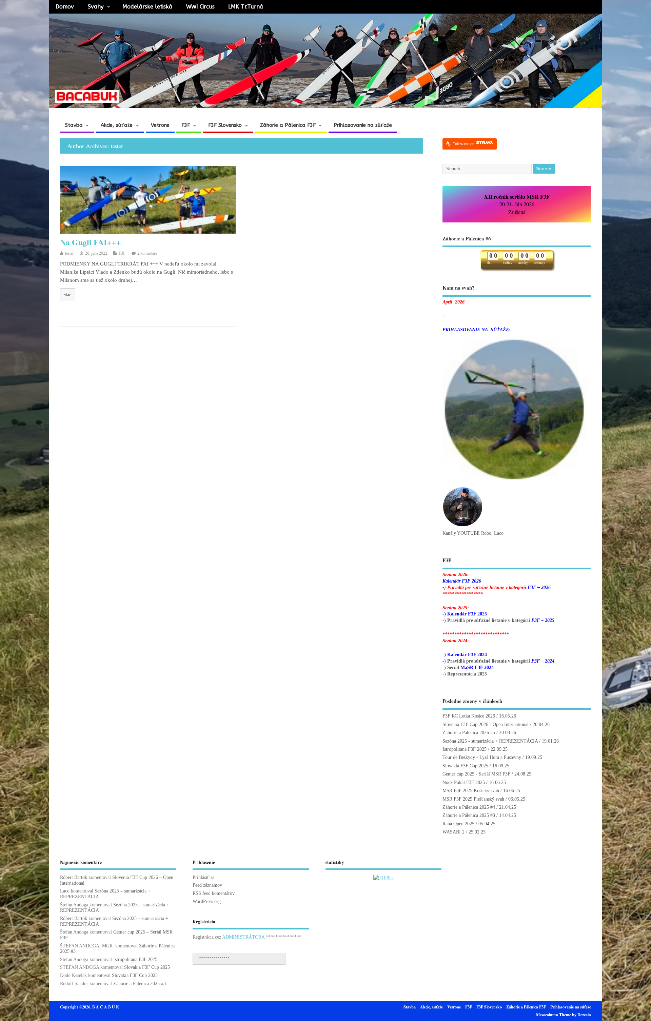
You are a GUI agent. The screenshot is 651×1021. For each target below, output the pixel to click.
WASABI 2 (453, 832)
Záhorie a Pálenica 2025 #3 (468, 815)
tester (117, 146)
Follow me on (464, 144)
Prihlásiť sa (203, 877)
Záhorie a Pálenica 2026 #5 (468, 732)
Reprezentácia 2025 (467, 673)
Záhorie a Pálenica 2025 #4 (468, 807)
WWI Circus (200, 6)
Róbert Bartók (73, 877)
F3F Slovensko (225, 125)
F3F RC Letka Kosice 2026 (468, 716)
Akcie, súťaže (117, 125)
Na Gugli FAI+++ (90, 242)
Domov (65, 6)
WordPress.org (207, 901)
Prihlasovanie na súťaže (363, 125)
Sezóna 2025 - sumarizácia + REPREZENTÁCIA (490, 741)
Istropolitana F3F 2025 (464, 749)
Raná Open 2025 (458, 823)
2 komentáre (147, 253)
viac (67, 294)
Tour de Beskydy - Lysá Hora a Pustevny (481, 757)
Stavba (74, 125)
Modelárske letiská (147, 6)
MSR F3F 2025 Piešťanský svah (473, 799)
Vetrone (160, 125)
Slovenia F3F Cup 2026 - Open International (485, 724)
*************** (214, 958)
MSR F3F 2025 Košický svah (470, 790)
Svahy (95, 6)
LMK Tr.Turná (245, 6)
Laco (65, 891)
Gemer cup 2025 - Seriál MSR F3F (476, 774)
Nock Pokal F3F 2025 (463, 782)
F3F (185, 125)
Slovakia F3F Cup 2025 (465, 765)
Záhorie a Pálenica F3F (288, 125)
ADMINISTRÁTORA (243, 937)
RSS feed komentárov (214, 893)
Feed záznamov (207, 885)
